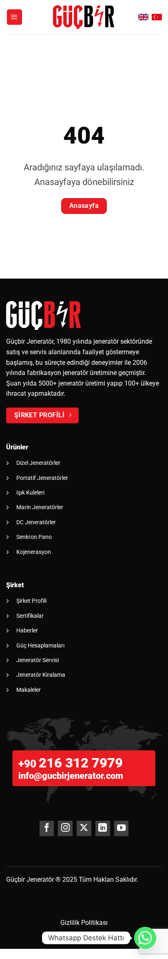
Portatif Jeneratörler (42, 478)
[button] (14, 17)
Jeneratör (40, 879)
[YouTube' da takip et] (121, 828)
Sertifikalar (30, 615)
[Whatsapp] (145, 938)
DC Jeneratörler (36, 522)
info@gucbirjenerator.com (70, 776)
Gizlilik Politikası (84, 922)
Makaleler (28, 690)
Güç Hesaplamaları (40, 645)
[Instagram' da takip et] (65, 828)
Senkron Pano (34, 537)
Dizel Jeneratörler (38, 463)
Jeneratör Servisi (37, 660)
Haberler (27, 630)
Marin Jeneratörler (39, 507)
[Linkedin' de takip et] (102, 828)
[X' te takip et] (84, 828)
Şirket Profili (31, 600)
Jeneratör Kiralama (40, 674)
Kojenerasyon (33, 552)
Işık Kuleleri (30, 492)
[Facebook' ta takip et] (47, 828)
